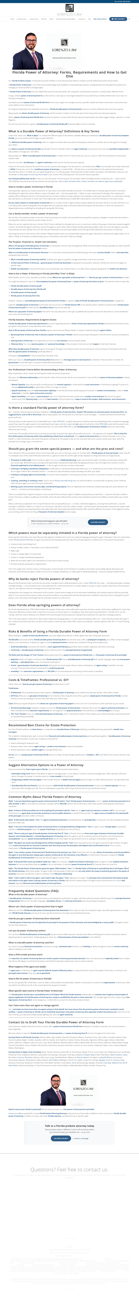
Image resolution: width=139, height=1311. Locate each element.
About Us (59, 1296)
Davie (125, 1055)
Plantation (29, 1057)
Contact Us (66, 1296)
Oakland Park (117, 1063)
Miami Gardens (116, 1055)
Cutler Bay (107, 1063)
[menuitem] (12, 19)
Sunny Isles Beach (53, 1263)
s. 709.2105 (62, 804)
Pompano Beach (89, 1055)
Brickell (92, 1259)
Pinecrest (36, 1263)
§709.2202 (103, 424)
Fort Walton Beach (121, 1271)
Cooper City (13, 1265)
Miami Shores (101, 1261)
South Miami (43, 1263)
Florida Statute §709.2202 (23, 540)
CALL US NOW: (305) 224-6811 (122, 1)
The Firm (72, 1296)
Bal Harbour (86, 1259)
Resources (80, 1296)
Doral (74, 1063)
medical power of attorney (71, 736)
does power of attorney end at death (34, 174)
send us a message (81, 1138)
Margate (102, 1060)
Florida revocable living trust (65, 481)
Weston (110, 1057)
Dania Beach (28, 1265)
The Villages (82, 1273)
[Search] (128, 19)
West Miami (82, 1263)
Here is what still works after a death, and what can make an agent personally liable (90, 181)
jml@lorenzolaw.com (78, 1256)
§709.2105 (67, 427)
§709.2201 (61, 421)
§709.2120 (92, 583)
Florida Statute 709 (72, 305)
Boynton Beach (83, 1057)
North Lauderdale (81, 1265)
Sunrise (21, 1057)
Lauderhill (102, 1057)
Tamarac (21, 1060)
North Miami (54, 1060)
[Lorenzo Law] (70, 9)
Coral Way (115, 1259)
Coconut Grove (99, 1259)
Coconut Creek (118, 1060)
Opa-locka (16, 1263)
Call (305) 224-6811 (98, 522)
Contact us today (15, 1113)
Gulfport (97, 1271)
